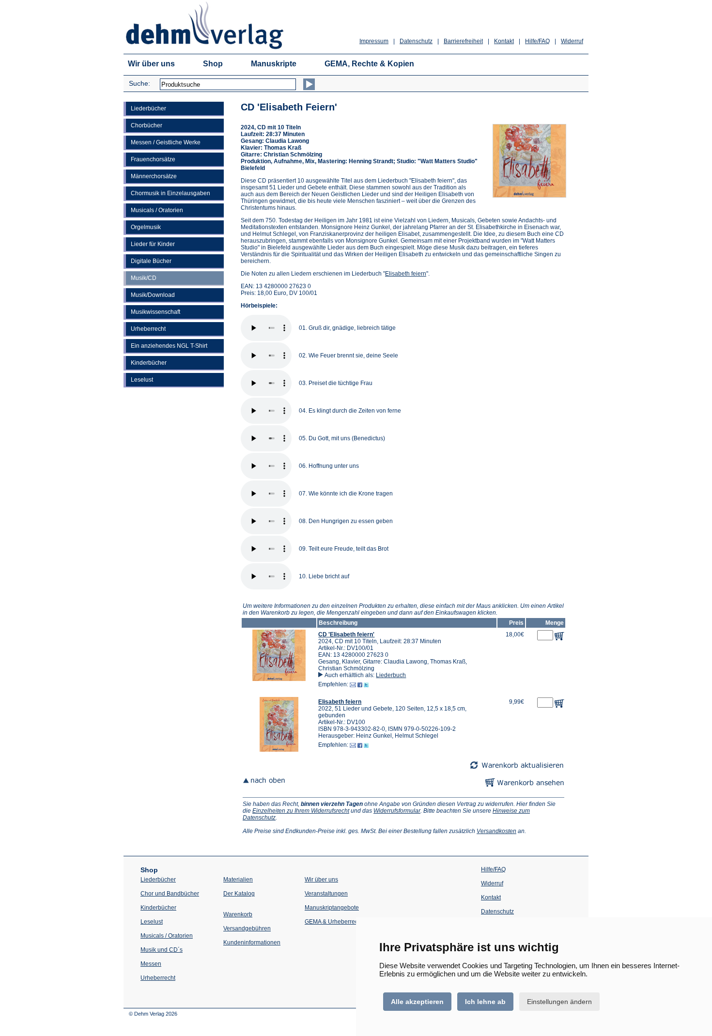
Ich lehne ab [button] (485, 1001)
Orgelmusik (146, 227)
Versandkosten (496, 831)
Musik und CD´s (161, 949)
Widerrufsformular (396, 810)
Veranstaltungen (326, 893)
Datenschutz (416, 41)
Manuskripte (273, 64)
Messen (150, 963)
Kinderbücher (149, 362)
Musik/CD (143, 278)
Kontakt (504, 41)
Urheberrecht (148, 328)
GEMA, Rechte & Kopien (369, 64)
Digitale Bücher (151, 261)
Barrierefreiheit (463, 41)
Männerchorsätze (154, 176)
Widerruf (572, 41)
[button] (279, 679)
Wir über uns (151, 64)
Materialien (238, 879)
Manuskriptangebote (332, 907)
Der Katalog (239, 893)
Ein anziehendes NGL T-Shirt (169, 345)
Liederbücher (148, 108)
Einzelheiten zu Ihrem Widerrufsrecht (300, 810)
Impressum (373, 41)
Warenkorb (237, 914)
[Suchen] (309, 84)
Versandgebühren (247, 928)
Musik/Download (153, 295)
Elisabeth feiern (405, 273)
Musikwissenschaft (155, 312)
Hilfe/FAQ (537, 41)
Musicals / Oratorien (157, 210)
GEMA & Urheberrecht (334, 921)
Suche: (139, 83)
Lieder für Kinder (153, 244)
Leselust (142, 379)
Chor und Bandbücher (169, 893)
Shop (213, 64)
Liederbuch (391, 675)
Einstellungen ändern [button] (559, 1001)
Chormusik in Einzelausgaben (170, 193)
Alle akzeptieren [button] (417, 1001)
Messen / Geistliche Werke (166, 142)
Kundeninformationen (251, 942)
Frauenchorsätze (153, 159)
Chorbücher (146, 125)
